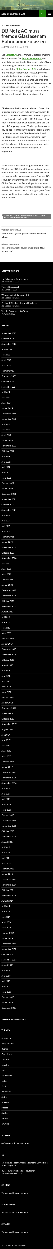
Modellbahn (7, 1075)
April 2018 (6, 686)
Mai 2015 (5, 858)
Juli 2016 (5, 788)
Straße (4, 1113)
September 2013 (8, 959)
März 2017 (6, 756)
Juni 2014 (5, 911)
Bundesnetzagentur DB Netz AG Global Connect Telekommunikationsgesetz (25, 216)
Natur (4, 1081)
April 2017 (6, 751)
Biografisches (7, 1043)
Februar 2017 (7, 761)
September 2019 (8, 606)
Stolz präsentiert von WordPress (13, 1245)
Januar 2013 (7, 1002)
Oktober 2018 (7, 660)
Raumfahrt (6, 1091)
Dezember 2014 (8, 879)
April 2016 (6, 804)
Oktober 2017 (7, 718)
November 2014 (8, 884)
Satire (4, 1097)
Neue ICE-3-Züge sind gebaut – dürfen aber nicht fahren (23, 233)
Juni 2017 (5, 740)
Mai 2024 (5, 397)
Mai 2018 (5, 681)
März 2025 (6, 365)
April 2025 (6, 360)
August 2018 (7, 665)
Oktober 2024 (7, 381)
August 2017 (7, 729)
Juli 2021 (5, 515)
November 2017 (8, 713)
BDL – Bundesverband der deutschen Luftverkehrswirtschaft (18, 1172)
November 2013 (8, 949)
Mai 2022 (5, 467)
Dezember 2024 (8, 376)
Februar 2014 (7, 933)
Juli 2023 (5, 424)
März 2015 (6, 863)
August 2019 (7, 611)
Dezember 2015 (8, 820)
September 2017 (8, 724)
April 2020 (6, 569)
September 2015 (8, 836)
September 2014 (8, 895)
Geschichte (6, 1054)
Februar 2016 (7, 815)
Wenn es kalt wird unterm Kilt (15, 295)
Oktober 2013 (7, 954)
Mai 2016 (5, 799)
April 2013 (6, 986)
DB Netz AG (11, 54)
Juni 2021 (5, 520)
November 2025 (8, 333)
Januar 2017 (7, 767)
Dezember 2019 (8, 590)
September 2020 (8, 558)
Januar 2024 (7, 408)
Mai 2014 (5, 917)
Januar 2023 (7, 440)
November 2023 (8, 419)
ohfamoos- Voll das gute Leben (15, 1143)
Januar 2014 (7, 938)
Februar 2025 (7, 370)
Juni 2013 (5, 975)
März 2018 (6, 692)
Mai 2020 (5, 563)
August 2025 (7, 349)
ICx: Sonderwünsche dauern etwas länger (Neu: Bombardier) (23, 248)
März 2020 (6, 574)
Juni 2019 (5, 622)
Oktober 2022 (7, 451)
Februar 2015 (7, 868)
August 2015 (7, 842)
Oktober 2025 (7, 338)
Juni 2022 (5, 461)
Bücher (4, 1048)
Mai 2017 (5, 745)
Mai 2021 (5, 526)
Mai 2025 (5, 354)
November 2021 (8, 499)
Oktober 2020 (7, 552)
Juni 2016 (5, 793)
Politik (4, 1086)
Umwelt (5, 1123)
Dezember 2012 (8, 1008)
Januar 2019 (7, 643)
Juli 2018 (5, 670)
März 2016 (6, 809)
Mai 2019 (5, 627)
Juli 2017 (5, 735)
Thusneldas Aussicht (10, 287)
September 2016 (8, 783)
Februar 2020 (7, 579)
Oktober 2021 (7, 504)
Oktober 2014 (7, 890)
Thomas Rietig (21, 47)
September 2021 (8, 510)
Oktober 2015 (7, 831)
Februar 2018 (7, 697)
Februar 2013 (7, 997)
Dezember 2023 (8, 413)
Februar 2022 (7, 483)
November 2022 (8, 445)
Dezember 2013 (8, 943)
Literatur (5, 1059)
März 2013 (6, 992)
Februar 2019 (7, 638)
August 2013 (7, 965)
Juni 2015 (5, 852)
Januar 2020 (7, 585)
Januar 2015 (7, 874)
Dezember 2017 (8, 708)
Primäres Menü (49, 13)
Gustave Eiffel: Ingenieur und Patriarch (19, 303)
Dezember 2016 (8, 772)
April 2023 (6, 435)
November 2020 (8, 547)
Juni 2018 (5, 676)
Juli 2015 (5, 847)
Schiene (16, 25)
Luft (3, 1070)
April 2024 (6, 403)
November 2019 (8, 595)
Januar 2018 (7, 702)
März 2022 (6, 478)
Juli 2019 (5, 617)
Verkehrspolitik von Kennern (14, 1193)
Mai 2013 (5, 981)
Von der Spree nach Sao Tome (14, 311)
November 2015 (8, 826)
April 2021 (6, 531)
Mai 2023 (5, 429)
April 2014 (6, 922)
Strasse (4, 1107)
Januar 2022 (7, 488)
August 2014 (7, 900)
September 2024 (8, 386)
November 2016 (8, 777)
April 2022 (6, 472)
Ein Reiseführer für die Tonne (14, 279)
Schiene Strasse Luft (13, 13)
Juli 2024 (5, 392)
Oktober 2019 (7, 601)
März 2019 (6, 633)
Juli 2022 (5, 456)
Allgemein (6, 25)
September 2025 (8, 344)
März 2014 (6, 927)
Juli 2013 (5, 970)
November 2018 (8, 654)
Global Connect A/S (25, 69)
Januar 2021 (7, 542)
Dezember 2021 (8, 494)
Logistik (5, 1065)
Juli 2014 (5, 906)
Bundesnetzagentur (32, 58)
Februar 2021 (7, 536)
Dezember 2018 (8, 649)
